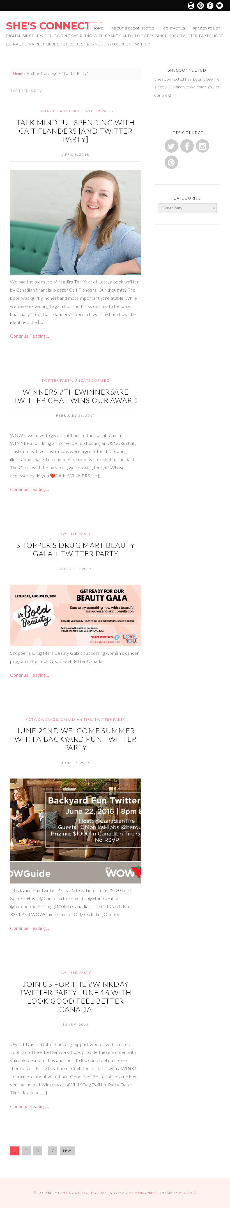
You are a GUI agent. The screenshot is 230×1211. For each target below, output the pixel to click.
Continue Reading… (29, 335)
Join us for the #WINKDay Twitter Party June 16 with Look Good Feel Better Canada (76, 996)
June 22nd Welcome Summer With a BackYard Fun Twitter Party (76, 739)
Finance (47, 111)
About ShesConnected (133, 28)
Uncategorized (92, 380)
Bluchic (187, 1193)
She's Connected (56, 26)
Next (67, 1151)
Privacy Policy (206, 28)
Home (98, 28)
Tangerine (69, 111)
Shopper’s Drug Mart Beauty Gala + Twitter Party (75, 549)
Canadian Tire (76, 719)
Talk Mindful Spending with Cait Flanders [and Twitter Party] (75, 130)
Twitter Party (98, 111)
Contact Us (174, 28)
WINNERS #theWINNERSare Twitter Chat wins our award (75, 396)
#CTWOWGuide (42, 719)
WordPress (146, 1193)
